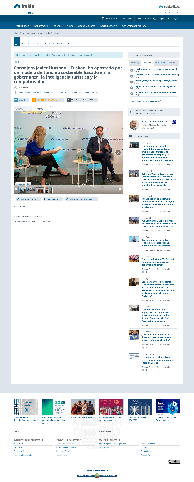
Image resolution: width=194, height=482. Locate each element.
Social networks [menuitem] (109, 25)
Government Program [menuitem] (134, 25)
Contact (155, 13)
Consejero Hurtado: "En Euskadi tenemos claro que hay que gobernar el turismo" (158, 262)
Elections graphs (62, 455)
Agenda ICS (19, 451)
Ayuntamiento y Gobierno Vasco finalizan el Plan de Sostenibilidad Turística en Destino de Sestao (159, 223)
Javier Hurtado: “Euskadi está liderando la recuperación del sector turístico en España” (157, 337)
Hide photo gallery (24, 184)
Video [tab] (147, 63)
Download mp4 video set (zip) (149, 101)
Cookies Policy (147, 447)
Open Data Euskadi (63, 451)
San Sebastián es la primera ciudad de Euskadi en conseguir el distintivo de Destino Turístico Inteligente (158, 203)
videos (19, 108)
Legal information (148, 444)
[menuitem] (150, 18)
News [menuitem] (70, 25)
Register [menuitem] (162, 18)
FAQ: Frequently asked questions (113, 444)
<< (15, 13)
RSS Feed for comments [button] (50, 99)
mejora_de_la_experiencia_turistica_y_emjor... (153, 86)
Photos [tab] (160, 63)
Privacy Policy (147, 455)
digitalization (48, 92)
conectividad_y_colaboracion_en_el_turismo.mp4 (153, 74)
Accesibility (163, 13)
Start (16, 33)
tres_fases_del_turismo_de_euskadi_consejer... (153, 92)
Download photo (28, 199)
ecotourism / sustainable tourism (67, 92)
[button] (21, 100)
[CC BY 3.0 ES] (174, 462)
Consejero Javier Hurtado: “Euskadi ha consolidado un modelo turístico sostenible (156, 243)
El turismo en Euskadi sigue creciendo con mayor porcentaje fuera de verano (158, 360)
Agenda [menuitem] (58, 25)
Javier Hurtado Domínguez (155, 121)
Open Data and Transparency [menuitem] (68, 440)
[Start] (24, 6)
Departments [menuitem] (41, 25)
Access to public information (67, 447)
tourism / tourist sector (32, 92)
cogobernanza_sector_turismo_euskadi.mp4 (153, 69)
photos (39, 108)
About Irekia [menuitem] (126, 18)
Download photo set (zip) (81, 199)
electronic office (173, 13)
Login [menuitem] (175, 18)
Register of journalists (23, 455)
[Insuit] (29, 13)
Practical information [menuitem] (109, 440)
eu (22, 13)
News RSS (18, 444)
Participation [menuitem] (22, 25)
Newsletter (18, 447)
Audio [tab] (135, 63)
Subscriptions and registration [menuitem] (28, 440)
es (19, 13)
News (22, 33)
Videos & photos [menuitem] (87, 25)
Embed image (53, 199)
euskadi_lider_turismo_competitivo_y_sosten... (153, 80)
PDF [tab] (172, 63)
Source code (104, 447)
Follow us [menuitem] (110, 18)
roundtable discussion (89, 92)
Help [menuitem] (139, 18)
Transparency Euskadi (64, 444)
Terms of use (146, 451)
